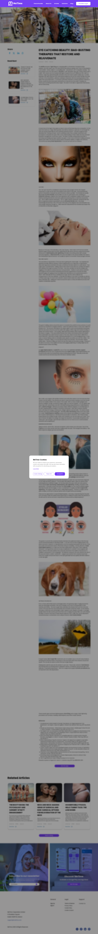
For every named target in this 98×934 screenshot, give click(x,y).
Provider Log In (83, 3)
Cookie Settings (38, 474)
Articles (56, 3)
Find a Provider (38, 3)
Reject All (49, 474)
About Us (48, 3)
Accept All (60, 474)
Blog (71, 3)
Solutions (65, 3)
